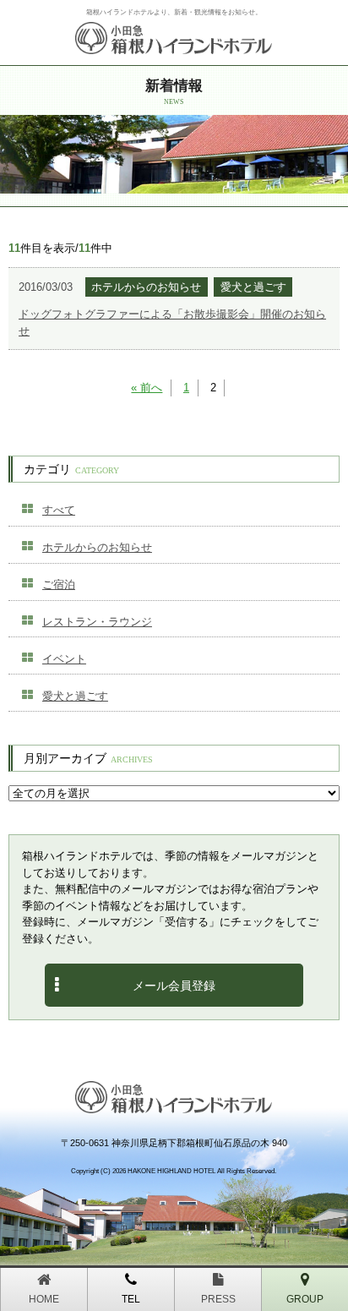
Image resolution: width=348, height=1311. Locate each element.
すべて (58, 510)
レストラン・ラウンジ (97, 621)
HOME (44, 1298)
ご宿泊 (58, 584)
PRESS (218, 1298)
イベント (64, 659)
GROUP (305, 1298)
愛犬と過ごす (75, 696)
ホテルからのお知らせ (97, 547)
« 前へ (146, 387)
